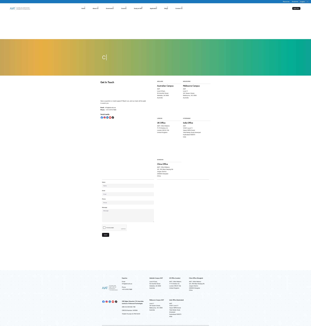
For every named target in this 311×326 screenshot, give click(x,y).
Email (104, 213)
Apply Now (296, 8)
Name (104, 208)
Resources (286, 1)
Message (104, 221)
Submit (105, 235)
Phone (104, 217)
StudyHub (295, 1)
